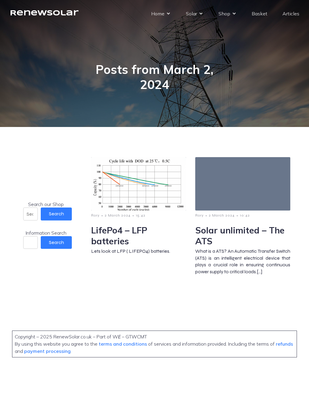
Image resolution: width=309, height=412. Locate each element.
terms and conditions (123, 344)
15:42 (140, 215)
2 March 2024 (118, 215)
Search (56, 214)
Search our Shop (46, 204)
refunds (284, 344)
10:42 (245, 215)
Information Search (46, 233)
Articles (290, 14)
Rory (95, 215)
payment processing (47, 351)
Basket (259, 14)
